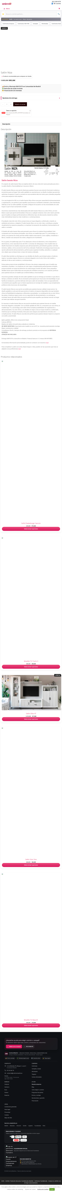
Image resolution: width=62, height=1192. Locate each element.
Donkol (6, 1092)
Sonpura (7, 1084)
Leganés (30, 1125)
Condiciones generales (10, 1106)
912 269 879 (56, 1)
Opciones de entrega (9, 98)
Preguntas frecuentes (37, 1092)
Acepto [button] (52, 1189)
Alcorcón (19, 1125)
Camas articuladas (36, 1077)
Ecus (6, 1089)
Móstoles (12, 1125)
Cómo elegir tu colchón (38, 1089)
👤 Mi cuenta (56, 3)
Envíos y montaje (36, 1095)
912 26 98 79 (28, 1046)
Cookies (7, 1115)
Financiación (35, 1100)
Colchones (34, 1066)
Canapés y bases (36, 1068)
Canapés (35, 23)
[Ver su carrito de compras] (60, 8)
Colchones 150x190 (23, 23)
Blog (33, 1087)
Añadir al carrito (20, 104)
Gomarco (7, 1087)
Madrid (6, 1125)
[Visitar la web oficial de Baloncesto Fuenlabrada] (9, 1149)
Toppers (34, 1074)
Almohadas (45, 23)
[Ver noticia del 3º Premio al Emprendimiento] (12, 1161)
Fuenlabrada (38, 1125)
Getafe (24, 1125)
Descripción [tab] (6, 124)
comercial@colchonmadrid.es (14, 1073)
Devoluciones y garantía (38, 1098)
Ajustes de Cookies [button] (30, 1189)
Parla (44, 1125)
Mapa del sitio (8, 1117)
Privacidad (7, 1112)
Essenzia (7, 1095)
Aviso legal (7, 1109)
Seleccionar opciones (31, 529)
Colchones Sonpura (8, 23)
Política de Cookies (43, 1189)
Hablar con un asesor (14, 1046)
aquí (47, 342)
